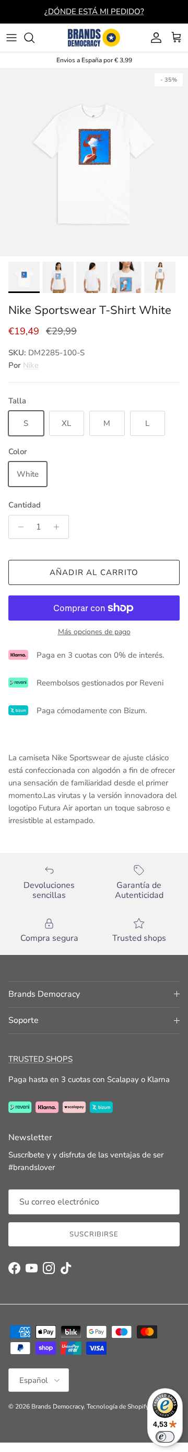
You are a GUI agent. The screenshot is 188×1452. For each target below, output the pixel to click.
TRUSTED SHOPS (40, 1059)
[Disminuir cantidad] (18, 526)
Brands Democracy (57, 1406)
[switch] (165, 1437)
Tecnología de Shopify (118, 1406)
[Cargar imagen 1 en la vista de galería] (94, 162)
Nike (31, 365)
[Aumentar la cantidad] (59, 526)
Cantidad (24, 505)
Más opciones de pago (94, 632)
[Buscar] (34, 37)
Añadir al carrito (94, 572)
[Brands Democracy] (94, 38)
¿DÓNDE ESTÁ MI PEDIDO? (94, 11)
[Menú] (11, 37)
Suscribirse (94, 1234)
